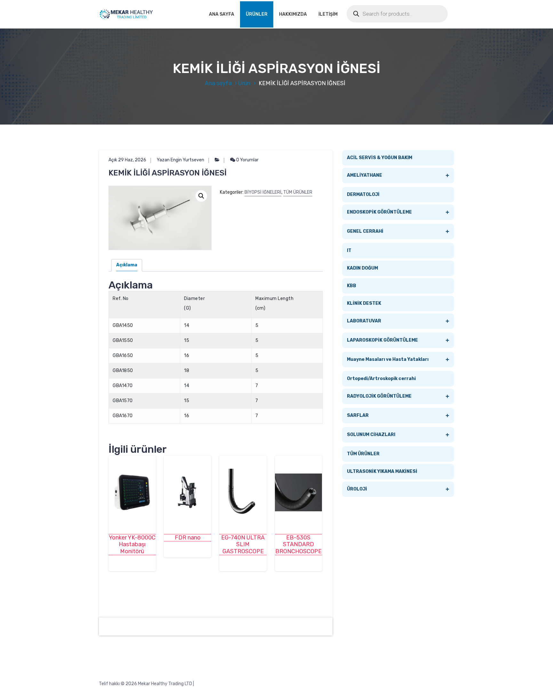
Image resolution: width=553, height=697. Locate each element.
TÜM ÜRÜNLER (297, 192)
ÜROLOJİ (398, 489)
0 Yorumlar (247, 160)
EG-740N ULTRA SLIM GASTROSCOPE (243, 544)
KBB (351, 285)
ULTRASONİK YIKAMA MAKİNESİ (382, 471)
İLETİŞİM (328, 14)
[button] (201, 196)
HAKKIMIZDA (293, 14)
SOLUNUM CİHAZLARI (398, 434)
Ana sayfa (218, 83)
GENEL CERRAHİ (398, 231)
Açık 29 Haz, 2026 (127, 160)
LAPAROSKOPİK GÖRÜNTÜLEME (398, 340)
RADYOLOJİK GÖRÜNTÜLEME (398, 396)
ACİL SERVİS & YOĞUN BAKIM (379, 157)
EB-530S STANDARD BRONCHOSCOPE (298, 544)
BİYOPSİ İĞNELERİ (262, 192)
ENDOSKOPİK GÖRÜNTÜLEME (398, 212)
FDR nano (188, 537)
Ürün (244, 83)
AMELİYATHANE (398, 175)
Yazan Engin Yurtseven (180, 160)
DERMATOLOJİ (363, 194)
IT (349, 250)
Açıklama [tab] (126, 265)
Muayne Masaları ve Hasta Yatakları (398, 359)
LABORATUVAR (398, 321)
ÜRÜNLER (257, 14)
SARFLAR (398, 415)
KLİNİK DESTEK (364, 303)
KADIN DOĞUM (362, 268)
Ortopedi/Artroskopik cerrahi (381, 378)
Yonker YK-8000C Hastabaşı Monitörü (132, 544)
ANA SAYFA (221, 14)
